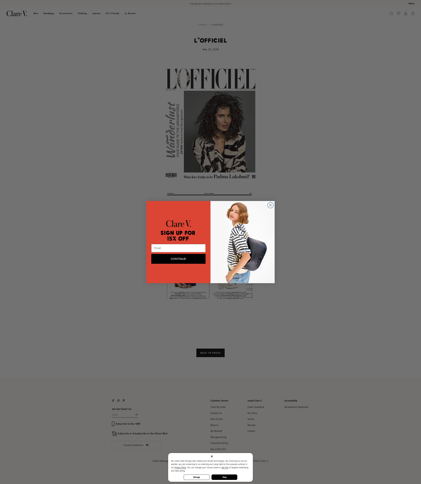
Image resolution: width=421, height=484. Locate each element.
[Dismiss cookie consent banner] (211, 456)
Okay (224, 477)
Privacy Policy (180, 467)
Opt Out (225, 467)
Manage (196, 477)
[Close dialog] (270, 205)
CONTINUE (178, 258)
